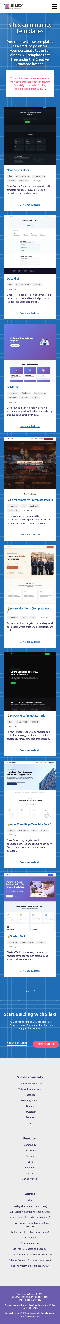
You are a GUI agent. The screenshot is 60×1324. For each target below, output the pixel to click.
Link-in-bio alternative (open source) (30, 1232)
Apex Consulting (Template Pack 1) (31, 824)
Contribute (30, 1173)
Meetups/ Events (30, 1100)
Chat (30, 1123)
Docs (30, 1162)
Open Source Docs (18, 170)
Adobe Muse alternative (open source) (30, 1217)
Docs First (13, 278)
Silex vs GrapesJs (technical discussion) (30, 1260)
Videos (30, 1156)
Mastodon (30, 1095)
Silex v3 (33, 1294)
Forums (30, 1117)
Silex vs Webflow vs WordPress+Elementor (30, 1254)
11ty (41, 1294)
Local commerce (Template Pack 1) (31, 499)
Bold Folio (13, 387)
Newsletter (30, 1111)
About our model (17, 1043)
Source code (30, 1150)
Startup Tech (18, 936)
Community (30, 1145)
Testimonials (30, 1237)
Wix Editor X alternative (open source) (30, 1211)
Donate (30, 1106)
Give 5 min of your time (30, 1083)
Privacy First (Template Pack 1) (29, 715)
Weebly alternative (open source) (30, 1206)
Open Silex (46, 1044)
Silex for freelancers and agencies (30, 1249)
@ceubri (43, 1297)
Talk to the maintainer (30, 1089)
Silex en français (30, 1178)
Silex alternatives (30, 1243)
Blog (30, 1200)
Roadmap (30, 1167)
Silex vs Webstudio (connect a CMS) (30, 1265)
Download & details (30, 204)
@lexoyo (30, 1297)
